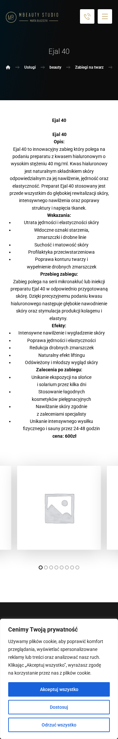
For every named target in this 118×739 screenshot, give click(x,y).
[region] (59, 679)
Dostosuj (59, 707)
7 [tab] (72, 567)
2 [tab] (46, 567)
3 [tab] (51, 567)
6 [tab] (67, 567)
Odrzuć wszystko (59, 724)
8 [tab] (77, 567)
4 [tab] (56, 567)
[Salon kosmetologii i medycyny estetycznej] (32, 17)
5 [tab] (62, 567)
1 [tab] (41, 567)
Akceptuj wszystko (59, 689)
